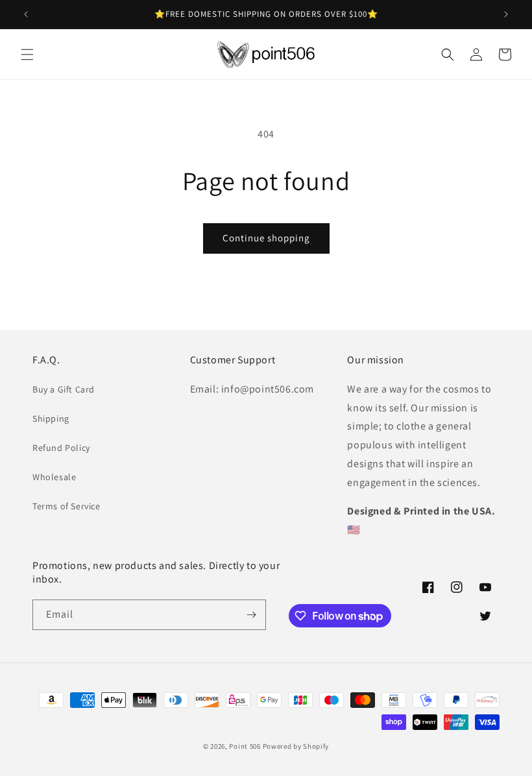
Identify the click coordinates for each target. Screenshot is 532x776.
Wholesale (54, 477)
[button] (27, 54)
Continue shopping (266, 238)
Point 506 (244, 746)
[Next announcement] (506, 14)
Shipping (50, 418)
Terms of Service (66, 506)
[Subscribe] (251, 615)
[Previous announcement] (26, 14)
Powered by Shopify (296, 746)
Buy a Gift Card (63, 389)
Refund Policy (61, 448)
